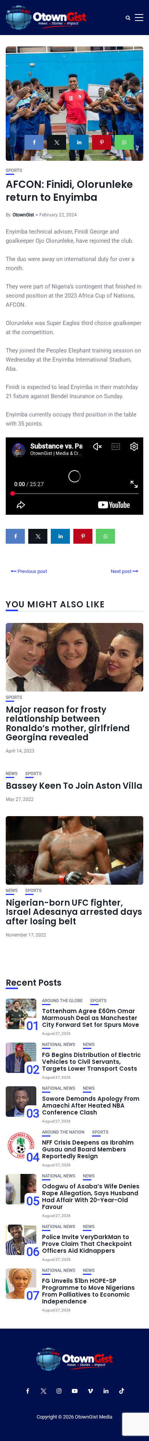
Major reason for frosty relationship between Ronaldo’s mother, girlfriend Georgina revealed (68, 723)
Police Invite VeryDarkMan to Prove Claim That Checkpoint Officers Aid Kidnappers (87, 1244)
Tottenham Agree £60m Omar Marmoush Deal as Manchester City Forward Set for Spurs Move (90, 1018)
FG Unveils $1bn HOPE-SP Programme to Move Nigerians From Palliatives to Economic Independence (88, 1291)
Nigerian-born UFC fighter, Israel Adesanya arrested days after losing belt (74, 912)
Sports (14, 170)
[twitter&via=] (56, 142)
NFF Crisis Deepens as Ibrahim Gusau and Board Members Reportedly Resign (88, 1149)
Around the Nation (63, 1132)
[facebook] (34, 142)
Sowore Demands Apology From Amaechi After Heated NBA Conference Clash (90, 1105)
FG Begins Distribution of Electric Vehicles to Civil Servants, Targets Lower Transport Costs (91, 1062)
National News (58, 1044)
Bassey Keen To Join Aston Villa (74, 786)
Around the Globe (62, 1001)
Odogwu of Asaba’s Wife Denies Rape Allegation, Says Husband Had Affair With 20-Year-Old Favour (90, 1196)
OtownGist (23, 215)
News (12, 774)
